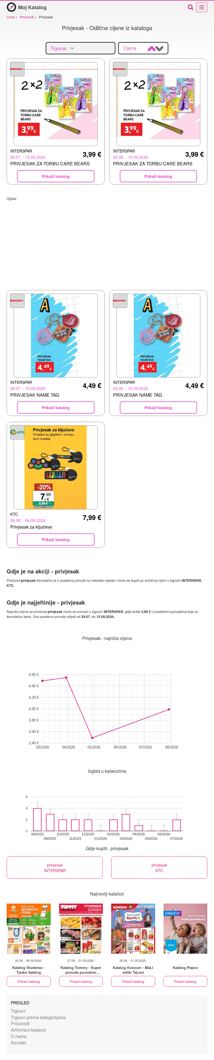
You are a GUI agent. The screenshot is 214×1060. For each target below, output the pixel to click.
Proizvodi (20, 1023)
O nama (18, 1036)
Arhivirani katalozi (28, 1030)
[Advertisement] (107, 240)
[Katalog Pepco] (186, 929)
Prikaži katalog (29, 981)
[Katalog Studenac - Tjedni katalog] (29, 929)
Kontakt (18, 1042)
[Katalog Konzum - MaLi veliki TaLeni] (133, 929)
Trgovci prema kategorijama (38, 1017)
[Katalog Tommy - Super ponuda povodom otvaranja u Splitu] (81, 929)
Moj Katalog (32, 7)
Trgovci (18, 1011)
